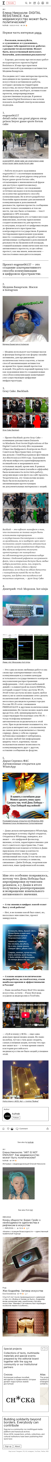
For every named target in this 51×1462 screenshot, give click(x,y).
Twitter (43, 1451)
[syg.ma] (4, 3)
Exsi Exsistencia (9, 1294)
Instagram (31, 1451)
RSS (47, 1451)
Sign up (8, 1446)
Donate (11, 3)
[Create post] (34, 3)
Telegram (19, 1451)
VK (26, 1451)
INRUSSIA (7, 1217)
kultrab (5, 25)
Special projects (13, 1348)
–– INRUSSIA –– (9, 1228)
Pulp (4, 1288)
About (17, 1446)
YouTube (37, 1451)
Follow (16, 1117)
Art (4, 9)
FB (23, 1451)
